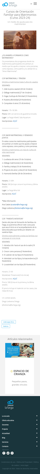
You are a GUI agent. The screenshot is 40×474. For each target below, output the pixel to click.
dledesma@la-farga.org (23, 208)
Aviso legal (24, 465)
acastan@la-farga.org (19, 204)
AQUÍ (15, 121)
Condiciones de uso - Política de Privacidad (16, 462)
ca (31, 4)
